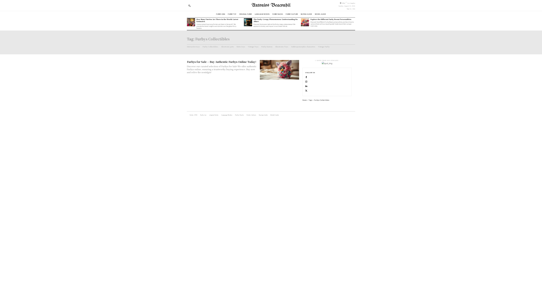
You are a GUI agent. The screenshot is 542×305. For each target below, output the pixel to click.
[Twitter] (306, 91)
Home (304, 100)
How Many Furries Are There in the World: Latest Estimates (217, 20)
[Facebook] (306, 77)
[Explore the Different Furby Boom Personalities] (305, 22)
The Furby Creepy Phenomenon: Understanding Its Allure (275, 20)
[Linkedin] (306, 86)
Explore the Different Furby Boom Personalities (331, 19)
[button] (189, 5)
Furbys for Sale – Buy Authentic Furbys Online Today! (221, 62)
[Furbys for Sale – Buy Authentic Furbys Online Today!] (279, 70)
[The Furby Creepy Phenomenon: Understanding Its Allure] (248, 22)
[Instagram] (306, 81)
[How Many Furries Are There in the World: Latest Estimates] (191, 22)
